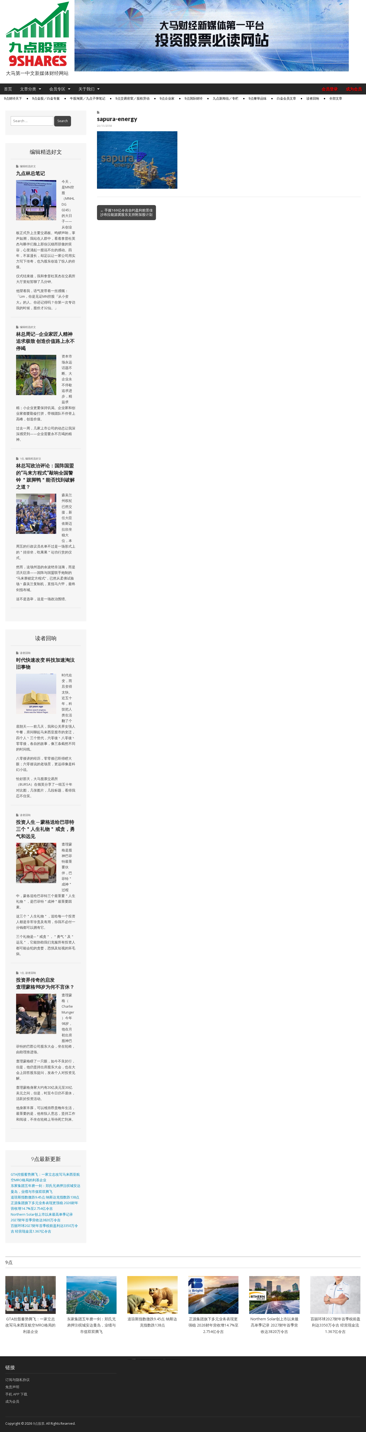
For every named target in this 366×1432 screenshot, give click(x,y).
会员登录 (330, 89)
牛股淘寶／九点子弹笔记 (87, 98)
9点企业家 (167, 98)
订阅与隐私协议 (17, 1379)
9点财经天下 (13, 98)
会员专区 (57, 89)
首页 (8, 89)
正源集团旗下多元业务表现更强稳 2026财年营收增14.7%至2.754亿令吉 (213, 1325)
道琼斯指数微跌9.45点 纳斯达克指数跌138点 (45, 1197)
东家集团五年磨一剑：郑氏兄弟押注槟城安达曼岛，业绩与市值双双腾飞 (91, 1325)
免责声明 (12, 1386)
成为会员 (354, 89)
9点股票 (38, 1423)
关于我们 (87, 89)
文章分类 (28, 89)
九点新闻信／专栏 (225, 98)
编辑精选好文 (28, 166)
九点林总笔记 (30, 173)
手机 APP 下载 (16, 1394)
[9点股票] (37, 34)
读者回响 (312, 98)
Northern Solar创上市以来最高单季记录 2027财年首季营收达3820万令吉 (274, 1325)
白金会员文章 (286, 98)
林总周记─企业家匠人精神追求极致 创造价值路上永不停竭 (45, 341)
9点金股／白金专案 (46, 98)
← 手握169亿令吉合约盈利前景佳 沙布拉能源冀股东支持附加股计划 (126, 212)
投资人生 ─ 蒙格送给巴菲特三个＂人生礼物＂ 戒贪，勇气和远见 (45, 829)
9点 (22, 458)
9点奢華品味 (258, 98)
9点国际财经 (194, 98)
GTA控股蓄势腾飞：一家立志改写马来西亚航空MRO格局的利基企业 (30, 1325)
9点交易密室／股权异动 (132, 98)
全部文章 (335, 98)
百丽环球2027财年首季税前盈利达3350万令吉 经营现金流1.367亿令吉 (335, 1325)
